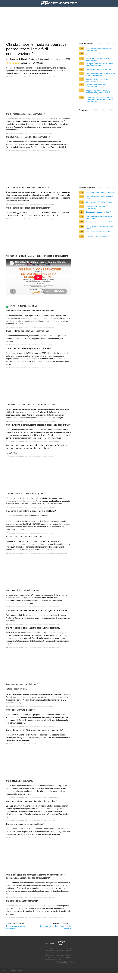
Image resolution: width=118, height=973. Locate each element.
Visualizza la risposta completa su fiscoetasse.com (43, 421)
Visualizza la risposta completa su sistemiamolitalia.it (44, 150)
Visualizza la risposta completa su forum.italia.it (42, 820)
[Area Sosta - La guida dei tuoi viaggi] (59, 5)
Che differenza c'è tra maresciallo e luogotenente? (99, 217)
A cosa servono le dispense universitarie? (96, 207)
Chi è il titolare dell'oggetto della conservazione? (97, 59)
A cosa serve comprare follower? (98, 236)
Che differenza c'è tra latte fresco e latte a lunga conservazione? (100, 74)
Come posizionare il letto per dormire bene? (99, 197)
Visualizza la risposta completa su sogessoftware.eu (44, 441)
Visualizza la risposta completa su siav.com (41, 327)
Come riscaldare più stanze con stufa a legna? (100, 227)
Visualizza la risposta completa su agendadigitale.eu (43, 77)
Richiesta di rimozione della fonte (17, 77)
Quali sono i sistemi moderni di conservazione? (97, 80)
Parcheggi (60, 950)
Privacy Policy (69, 962)
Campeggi (60, 955)
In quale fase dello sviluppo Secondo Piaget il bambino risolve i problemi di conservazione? (99, 99)
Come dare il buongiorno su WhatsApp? (100, 192)
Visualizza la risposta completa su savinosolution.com (44, 606)
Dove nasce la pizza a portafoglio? (98, 212)
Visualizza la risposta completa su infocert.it (41, 507)
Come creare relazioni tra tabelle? (98, 232)
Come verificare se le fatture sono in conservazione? (99, 49)
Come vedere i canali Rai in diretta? (99, 222)
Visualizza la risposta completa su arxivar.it (41, 133)
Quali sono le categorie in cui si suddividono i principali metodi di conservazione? (98, 92)
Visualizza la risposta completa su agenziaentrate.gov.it (44, 624)
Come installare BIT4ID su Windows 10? (100, 202)
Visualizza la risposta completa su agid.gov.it (41, 344)
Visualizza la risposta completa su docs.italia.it (42, 744)
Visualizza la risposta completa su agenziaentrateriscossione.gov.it (48, 553)
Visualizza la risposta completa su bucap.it (41, 219)
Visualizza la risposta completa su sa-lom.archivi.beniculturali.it (46, 917)
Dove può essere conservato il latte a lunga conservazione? (99, 64)
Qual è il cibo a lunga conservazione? (99, 69)
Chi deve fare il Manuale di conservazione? (96, 85)
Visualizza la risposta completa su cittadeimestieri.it (43, 797)
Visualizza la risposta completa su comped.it (41, 726)
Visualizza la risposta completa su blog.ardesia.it (42, 837)
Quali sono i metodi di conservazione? (100, 54)
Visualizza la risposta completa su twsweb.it (41, 533)
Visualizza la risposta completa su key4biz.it (41, 204)
